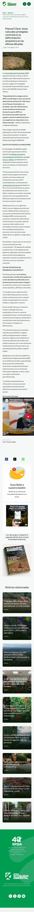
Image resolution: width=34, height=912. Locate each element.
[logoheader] (9, 2)
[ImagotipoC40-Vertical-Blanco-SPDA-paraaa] (17, 837)
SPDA (15, 901)
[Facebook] (6, 459)
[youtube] (23, 896)
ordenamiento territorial (11, 185)
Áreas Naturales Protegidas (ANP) (17, 73)
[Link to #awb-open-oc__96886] (24, 4)
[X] (15, 459)
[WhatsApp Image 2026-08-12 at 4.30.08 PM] (17, 545)
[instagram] (19, 896)
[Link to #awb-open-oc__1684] (29, 4)
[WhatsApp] (23, 459)
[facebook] (10, 896)
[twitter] (15, 896)
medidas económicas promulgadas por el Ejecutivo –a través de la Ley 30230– (16, 156)
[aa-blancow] (17, 873)
